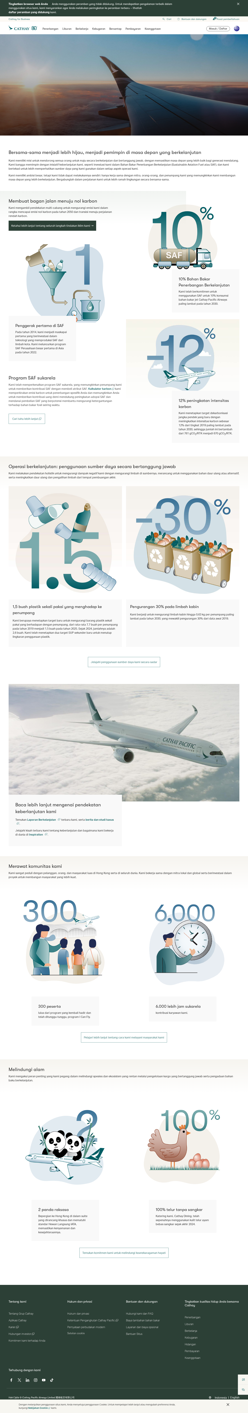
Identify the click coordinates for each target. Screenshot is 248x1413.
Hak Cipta (14, 1397)
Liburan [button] (67, 28)
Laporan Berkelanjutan (42, 819)
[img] (238, 4)
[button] (228, 1404)
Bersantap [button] (115, 28)
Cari (169, 19)
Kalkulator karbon (100, 388)
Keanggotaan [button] (153, 28)
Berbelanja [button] (82, 28)
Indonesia (221, 1397)
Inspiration (36, 834)
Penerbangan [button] (50, 28)
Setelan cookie (76, 1333)
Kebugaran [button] (98, 28)
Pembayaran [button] (133, 28)
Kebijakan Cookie (38, 1407)
